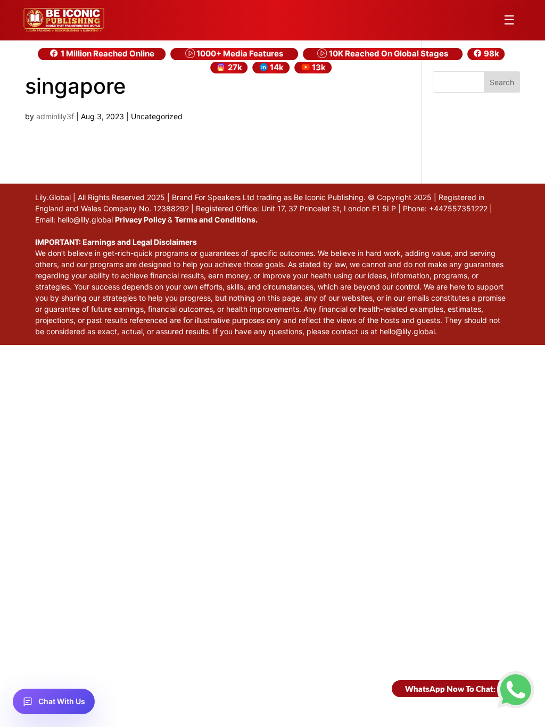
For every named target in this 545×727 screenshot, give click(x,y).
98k (490, 53)
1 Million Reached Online (106, 53)
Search (502, 82)
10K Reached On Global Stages (387, 53)
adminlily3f (55, 116)
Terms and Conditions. (216, 219)
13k (318, 67)
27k (234, 67)
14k (276, 67)
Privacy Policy (141, 219)
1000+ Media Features (239, 53)
